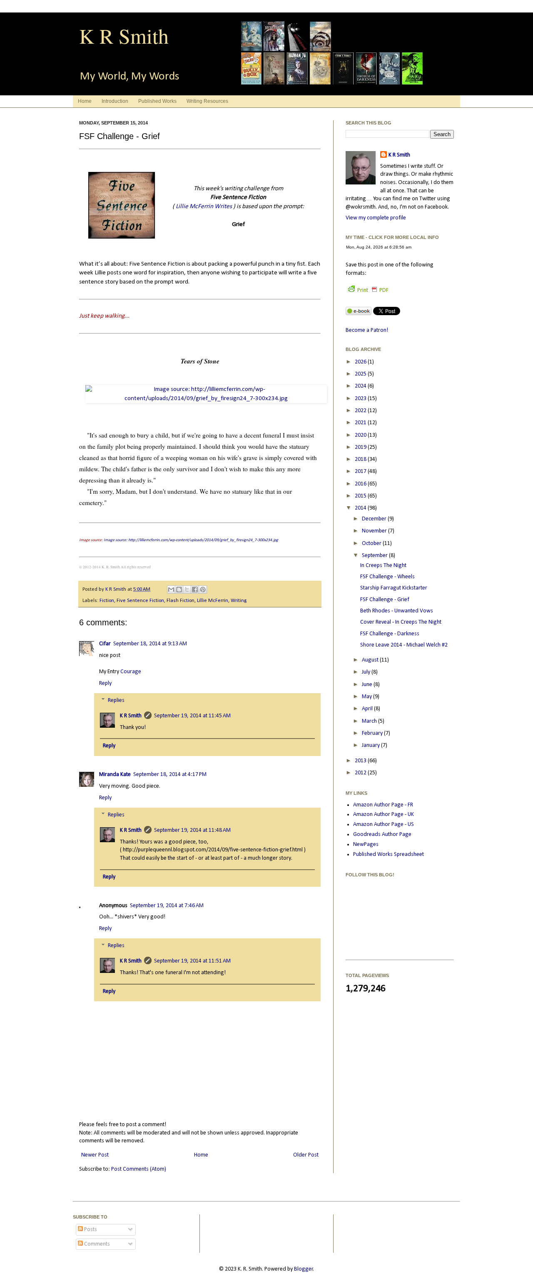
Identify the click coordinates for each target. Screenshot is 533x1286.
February (373, 733)
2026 (361, 362)
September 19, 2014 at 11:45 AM (192, 716)
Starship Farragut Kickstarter (393, 588)
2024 (361, 386)
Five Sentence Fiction (140, 600)
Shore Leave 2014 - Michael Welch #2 (404, 645)
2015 (361, 496)
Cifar (105, 644)
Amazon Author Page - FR (383, 805)
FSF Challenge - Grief (384, 600)
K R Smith (124, 36)
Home (85, 101)
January (371, 745)
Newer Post (95, 1155)
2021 (361, 423)
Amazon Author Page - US (383, 824)
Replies (116, 701)
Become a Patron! (367, 330)
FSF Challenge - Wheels (387, 577)
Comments (96, 1244)
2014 (361, 508)
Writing (239, 600)
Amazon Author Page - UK (383, 814)
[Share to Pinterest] (203, 589)
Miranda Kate (115, 774)
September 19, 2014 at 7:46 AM (167, 906)
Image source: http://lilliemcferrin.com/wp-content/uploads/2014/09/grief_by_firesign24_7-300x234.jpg (191, 540)
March (370, 721)
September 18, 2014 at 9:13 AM (150, 644)
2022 (361, 411)
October (372, 543)
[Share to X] (187, 589)
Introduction (115, 101)
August (371, 660)
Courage (130, 672)
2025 (361, 374)
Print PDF (373, 290)
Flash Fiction (180, 600)
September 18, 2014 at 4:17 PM (170, 774)
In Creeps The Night (383, 565)
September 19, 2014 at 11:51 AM (192, 961)
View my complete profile (376, 218)
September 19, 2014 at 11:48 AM (192, 830)
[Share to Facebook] (195, 589)
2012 (361, 773)
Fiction (107, 600)
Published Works (157, 101)
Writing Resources (207, 101)
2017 (361, 471)
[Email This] (171, 589)
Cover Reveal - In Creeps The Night (400, 622)
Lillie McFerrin (212, 600)
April (368, 709)
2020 (361, 435)
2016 (361, 484)
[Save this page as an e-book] (358, 314)
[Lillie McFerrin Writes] (121, 237)
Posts (90, 1229)
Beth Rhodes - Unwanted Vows (396, 611)
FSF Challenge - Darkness (389, 634)
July (366, 672)
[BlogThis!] (179, 589)
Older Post (306, 1155)
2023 (361, 399)
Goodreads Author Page (382, 834)
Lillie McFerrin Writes (204, 206)
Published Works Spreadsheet (388, 854)
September (375, 555)
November (375, 531)
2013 (361, 761)
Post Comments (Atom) (138, 1169)
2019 (361, 447)
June (368, 685)
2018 (361, 459)
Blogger (303, 1269)
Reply (105, 683)
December (375, 519)
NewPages (366, 844)
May (367, 697)
